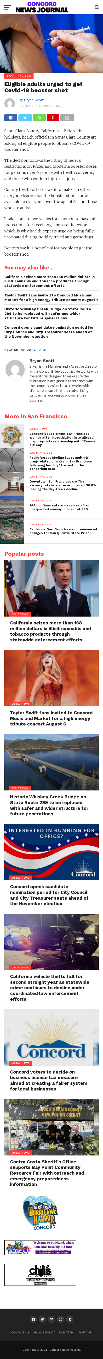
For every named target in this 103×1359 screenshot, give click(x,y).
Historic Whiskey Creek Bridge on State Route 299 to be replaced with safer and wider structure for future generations (47, 313)
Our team (66, 1332)
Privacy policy (44, 1332)
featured (39, 349)
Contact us (20, 1332)
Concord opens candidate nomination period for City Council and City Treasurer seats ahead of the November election (49, 331)
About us (85, 1332)
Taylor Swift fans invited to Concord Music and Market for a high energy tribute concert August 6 (51, 297)
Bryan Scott (34, 100)
